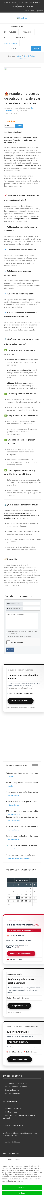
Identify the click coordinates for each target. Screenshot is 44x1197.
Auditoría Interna (13, 795)
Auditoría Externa (14, 814)
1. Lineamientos (13, 805)
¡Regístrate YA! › (19, 1006)
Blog (32, 108)
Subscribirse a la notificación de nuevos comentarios (22, 632)
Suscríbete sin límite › (20, 701)
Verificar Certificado (12, 1142)
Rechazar (22, 1193)
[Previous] (33, 765)
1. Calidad (11, 776)
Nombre (13, 604)
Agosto (20, 880)
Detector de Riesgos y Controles (19, 858)
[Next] (36, 765)
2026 (26, 880)
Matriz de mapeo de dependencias (20, 855)
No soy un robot (17, 642)
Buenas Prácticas (14, 820)
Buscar (37, 48)
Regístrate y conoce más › (21, 953)
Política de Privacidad (13, 1108)
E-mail (15, 609)
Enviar (10, 650)
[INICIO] (3, 26)
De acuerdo (22, 1187)
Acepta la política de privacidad (19, 636)
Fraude (9, 110)
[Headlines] (22, 18)
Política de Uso (11, 1112)
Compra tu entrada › (19, 1059)
